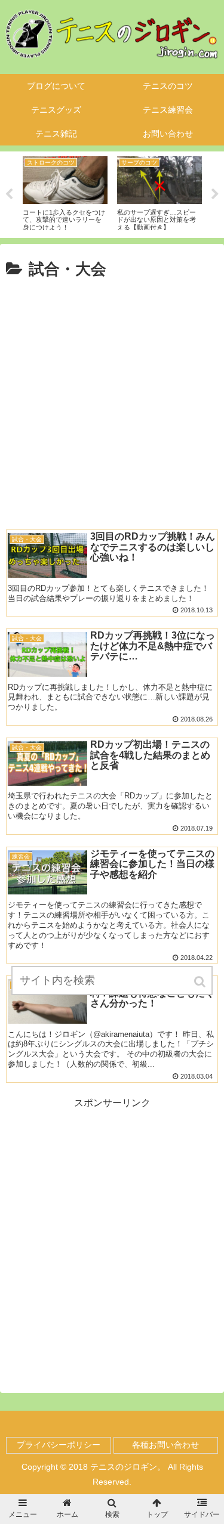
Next (215, 194)
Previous (9, 194)
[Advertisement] (112, 401)
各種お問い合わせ (165, 1444)
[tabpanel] (91, 193)
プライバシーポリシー (58, 1444)
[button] (200, 981)
